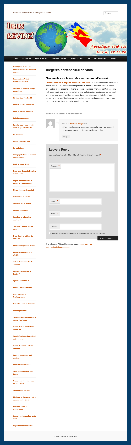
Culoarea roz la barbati (22, 203)
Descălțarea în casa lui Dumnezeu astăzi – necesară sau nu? (24, 69)
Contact (113, 58)
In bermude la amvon (21, 196)
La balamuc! (18, 134)
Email (54, 214)
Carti (88, 58)
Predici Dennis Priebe (21, 364)
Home (16, 58)
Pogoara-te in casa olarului (24, 425)
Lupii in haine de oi (21, 164)
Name (54, 201)
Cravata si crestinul (20, 210)
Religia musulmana (21, 118)
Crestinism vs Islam (59, 58)
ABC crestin (26, 58)
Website (54, 226)
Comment (55, 166)
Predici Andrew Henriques (23, 104)
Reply (66, 136)
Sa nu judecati (19, 148)
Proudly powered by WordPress (65, 436)
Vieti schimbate (100, 58)
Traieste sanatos (76, 58)
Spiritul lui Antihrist (21, 280)
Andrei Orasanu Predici (22, 287)
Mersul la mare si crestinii (23, 190)
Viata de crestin (41, 58)
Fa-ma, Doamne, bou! (21, 141)
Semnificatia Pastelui (21, 390)
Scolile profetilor (19, 310)
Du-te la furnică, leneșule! (23, 111)
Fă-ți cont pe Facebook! (22, 98)
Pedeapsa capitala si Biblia (24, 245)
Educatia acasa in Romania (24, 303)
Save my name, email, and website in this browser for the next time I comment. (79, 233)
